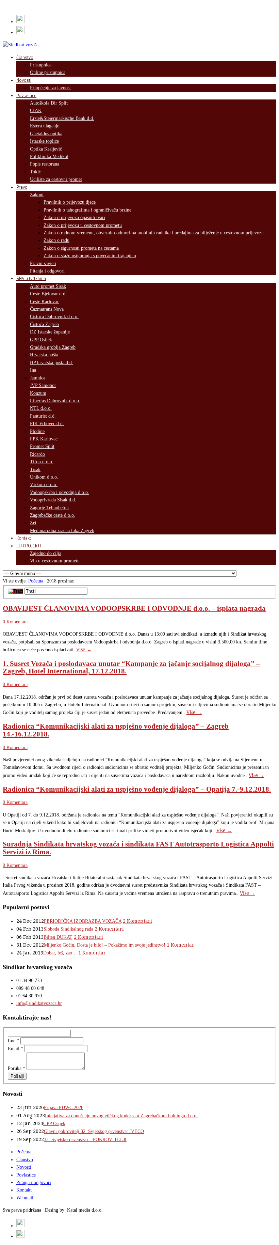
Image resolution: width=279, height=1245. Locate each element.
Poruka (16, 1068)
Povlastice (26, 95)
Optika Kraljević (46, 149)
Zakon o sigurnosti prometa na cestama (81, 248)
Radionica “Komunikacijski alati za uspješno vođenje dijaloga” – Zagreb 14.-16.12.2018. (116, 730)
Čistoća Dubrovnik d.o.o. (54, 316)
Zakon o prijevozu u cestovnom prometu (83, 225)
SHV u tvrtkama (31, 278)
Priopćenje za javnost (50, 87)
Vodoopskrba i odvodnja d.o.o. (59, 492)
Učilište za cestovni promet (56, 179)
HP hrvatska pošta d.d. (51, 362)
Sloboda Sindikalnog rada (68, 929)
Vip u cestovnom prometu (55, 560)
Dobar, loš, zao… (60, 952)
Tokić (35, 171)
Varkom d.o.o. (44, 484)
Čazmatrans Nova (47, 309)
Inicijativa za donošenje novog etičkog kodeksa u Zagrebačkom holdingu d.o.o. (121, 1115)
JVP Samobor (43, 385)
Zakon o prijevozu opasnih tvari (74, 217)
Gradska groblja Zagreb (53, 347)
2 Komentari (137, 921)
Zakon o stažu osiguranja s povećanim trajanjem (90, 255)
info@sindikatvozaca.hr (39, 1003)
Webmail (24, 1197)
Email (15, 1048)
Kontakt (23, 538)
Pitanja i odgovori (47, 271)
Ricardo (37, 454)
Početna (35, 580)
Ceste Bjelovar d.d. (48, 293)
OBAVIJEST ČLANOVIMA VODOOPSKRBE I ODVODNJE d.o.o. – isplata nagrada (134, 608)
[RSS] (20, 21)
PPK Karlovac (44, 438)
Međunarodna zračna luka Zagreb (62, 530)
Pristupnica (40, 64)
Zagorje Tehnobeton (49, 507)
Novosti (23, 80)
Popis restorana (44, 164)
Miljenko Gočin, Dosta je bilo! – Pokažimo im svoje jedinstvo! (104, 945)
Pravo (22, 187)
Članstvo (24, 57)
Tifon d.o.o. (41, 461)
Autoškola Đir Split (49, 103)
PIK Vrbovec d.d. (47, 423)
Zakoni (37, 194)
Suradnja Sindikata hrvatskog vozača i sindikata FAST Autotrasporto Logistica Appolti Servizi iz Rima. (138, 848)
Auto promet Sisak (48, 286)
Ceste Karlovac (44, 301)
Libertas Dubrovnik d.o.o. (55, 400)
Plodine (37, 431)
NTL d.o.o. (41, 408)
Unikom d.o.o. (44, 477)
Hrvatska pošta (44, 354)
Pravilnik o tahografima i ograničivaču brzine (87, 210)
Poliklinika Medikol (49, 156)
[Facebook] (20, 32)
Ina (33, 370)
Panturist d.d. (43, 416)
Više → (84, 649)
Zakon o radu (56, 240)
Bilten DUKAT (58, 937)
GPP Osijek (41, 339)
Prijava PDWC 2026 (63, 1107)
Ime (13, 1040)
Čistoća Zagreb (44, 324)
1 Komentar (180, 945)
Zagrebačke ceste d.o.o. (52, 515)
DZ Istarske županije (50, 331)
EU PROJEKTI (28, 546)
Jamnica (37, 377)
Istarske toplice (44, 141)
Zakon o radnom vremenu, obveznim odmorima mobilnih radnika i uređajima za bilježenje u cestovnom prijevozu (154, 232)
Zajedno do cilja (45, 553)
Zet (33, 522)
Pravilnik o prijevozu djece (70, 202)
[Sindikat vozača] (20, 44)
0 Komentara (15, 621)
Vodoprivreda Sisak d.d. (53, 499)
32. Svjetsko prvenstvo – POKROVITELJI (85, 1139)
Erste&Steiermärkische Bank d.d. (62, 118)
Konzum (38, 393)
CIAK (36, 110)
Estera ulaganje (44, 125)
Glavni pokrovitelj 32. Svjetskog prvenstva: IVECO (94, 1131)
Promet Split (42, 446)
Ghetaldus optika (46, 133)
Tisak (35, 469)
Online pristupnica (47, 72)
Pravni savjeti (43, 263)
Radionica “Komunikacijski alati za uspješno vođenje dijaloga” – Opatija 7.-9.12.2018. (137, 789)
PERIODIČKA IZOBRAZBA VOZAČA (82, 921)
